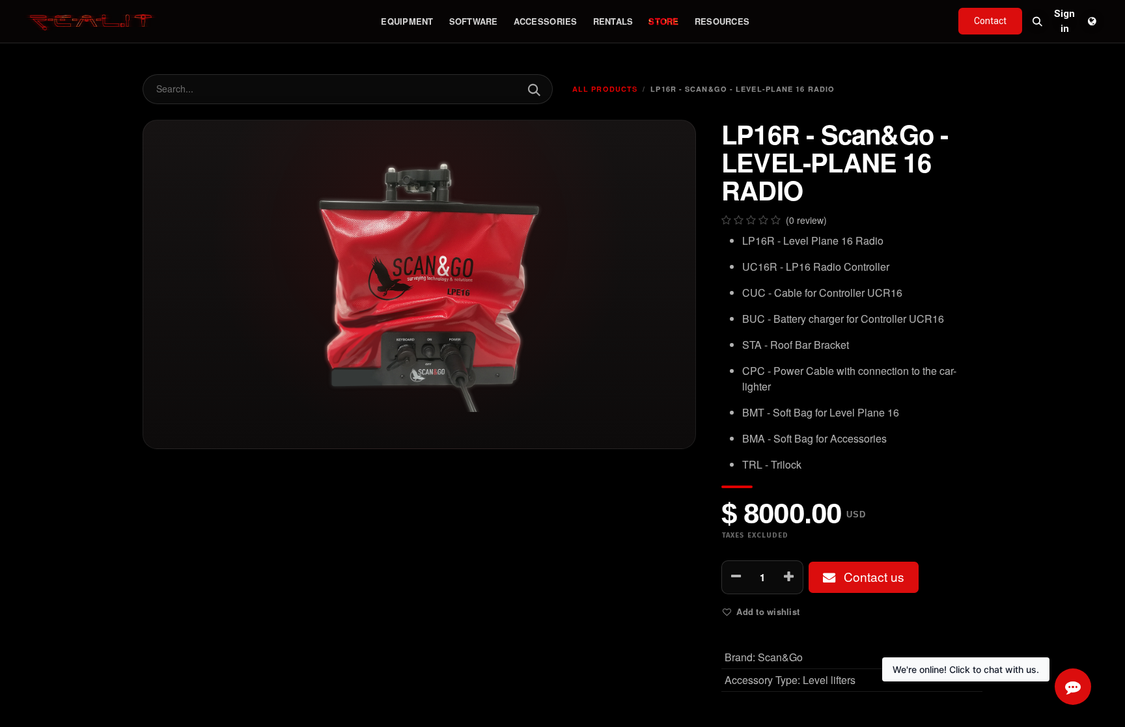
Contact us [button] (872, 576)
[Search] (533, 89)
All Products (604, 89)
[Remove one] (736, 577)
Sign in (1064, 21)
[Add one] (789, 577)
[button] (1037, 21)
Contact (990, 21)
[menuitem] (407, 21)
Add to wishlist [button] (767, 611)
